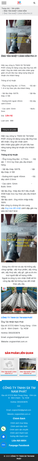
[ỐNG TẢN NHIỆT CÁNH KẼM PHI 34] (27, 364)
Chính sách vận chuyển (19, 430)
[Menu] (4, 3)
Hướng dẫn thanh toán (19, 436)
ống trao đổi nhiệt (13, 208)
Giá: (2, 116)
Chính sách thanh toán (19, 433)
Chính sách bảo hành (19, 426)
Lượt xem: (5, 121)
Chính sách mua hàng (19, 423)
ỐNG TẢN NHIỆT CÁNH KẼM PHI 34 (27, 372)
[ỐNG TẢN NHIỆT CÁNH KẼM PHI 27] (9, 364)
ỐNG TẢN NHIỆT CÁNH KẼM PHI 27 (8, 372)
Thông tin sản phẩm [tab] (9, 130)
